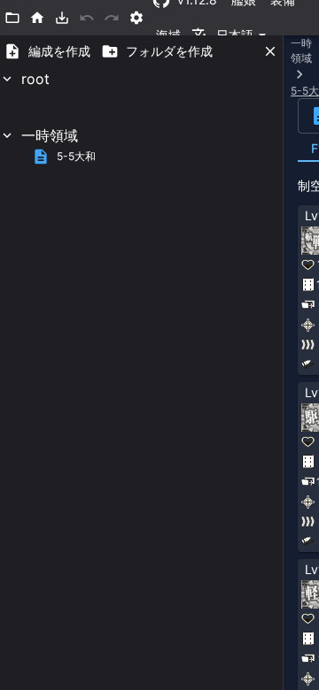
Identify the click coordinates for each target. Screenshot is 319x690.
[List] (12, 17)
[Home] (37, 17)
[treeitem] (141, 96)
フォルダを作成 (169, 50)
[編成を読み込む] (62, 17)
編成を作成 (59, 50)
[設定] (136, 17)
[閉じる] (270, 51)
